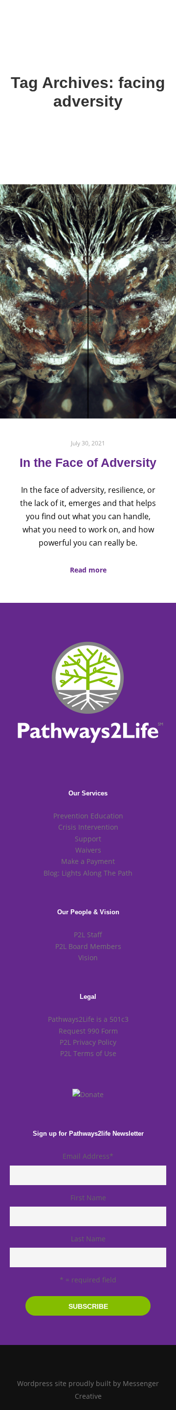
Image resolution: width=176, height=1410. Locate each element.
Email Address (88, 1156)
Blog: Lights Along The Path (88, 873)
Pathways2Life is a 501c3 (88, 1019)
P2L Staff (88, 934)
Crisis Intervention (88, 827)
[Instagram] (88, 1358)
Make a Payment (88, 861)
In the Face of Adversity (88, 462)
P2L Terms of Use (88, 1053)
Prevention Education (88, 815)
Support (88, 838)
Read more (88, 569)
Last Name (88, 1238)
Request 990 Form (88, 1030)
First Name (88, 1197)
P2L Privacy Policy (88, 1042)
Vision (88, 957)
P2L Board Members (88, 946)
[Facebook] (73, 1358)
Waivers (88, 850)
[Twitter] (102, 1358)
